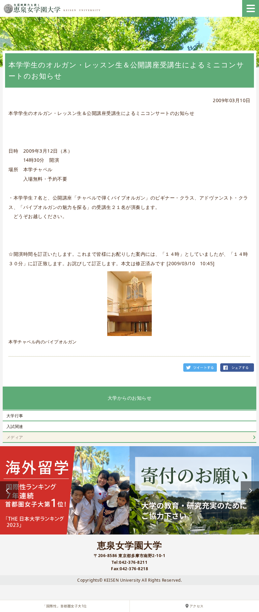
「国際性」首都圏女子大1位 (64, 606)
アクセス (197, 606)
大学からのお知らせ (130, 398)
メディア (14, 437)
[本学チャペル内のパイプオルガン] (129, 303)
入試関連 (14, 426)
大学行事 (14, 416)
